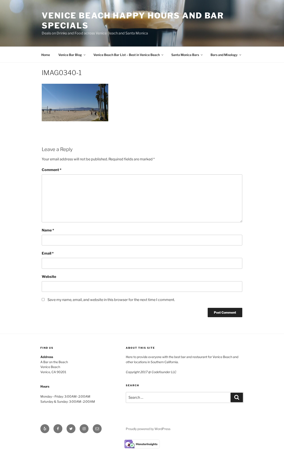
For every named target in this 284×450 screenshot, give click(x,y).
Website (49, 277)
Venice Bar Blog (70, 55)
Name (48, 230)
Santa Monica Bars (185, 55)
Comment (51, 170)
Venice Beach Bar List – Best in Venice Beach (126, 55)
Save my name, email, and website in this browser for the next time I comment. (111, 300)
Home (45, 55)
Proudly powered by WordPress (148, 429)
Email (48, 253)
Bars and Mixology (224, 55)
